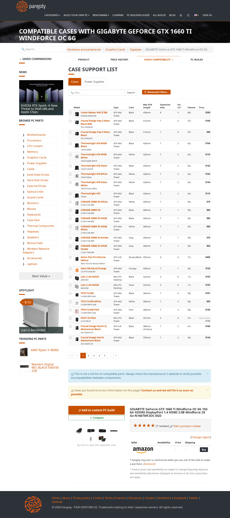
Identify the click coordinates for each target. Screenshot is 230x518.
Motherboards (36, 135)
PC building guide (138, 15)
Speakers (33, 237)
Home (56, 498)
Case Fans (33, 220)
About (66, 498)
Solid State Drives (38, 174)
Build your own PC (76, 15)
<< (72, 355)
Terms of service (115, 498)
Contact (150, 498)
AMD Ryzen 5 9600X (45, 350)
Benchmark (100, 15)
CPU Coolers (35, 146)
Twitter (193, 498)
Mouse (31, 209)
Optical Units (35, 191)
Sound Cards (35, 197)
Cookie (97, 498)
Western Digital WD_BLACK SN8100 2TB (45, 367)
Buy (204, 449)
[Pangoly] (31, 4)
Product (83, 59)
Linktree (57, 502)
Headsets (33, 231)
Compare (118, 15)
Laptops (32, 264)
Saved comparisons (37, 59)
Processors (34, 140)
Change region (200, 437)
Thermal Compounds (40, 226)
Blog (172, 15)
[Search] (188, 15)
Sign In (207, 15)
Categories (51, 15)
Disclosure (149, 463)
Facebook (180, 498)
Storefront (164, 498)
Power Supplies (94, 82)
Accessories (34, 258)
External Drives (36, 186)
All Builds (159, 15)
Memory (32, 152)
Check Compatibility (157, 59)
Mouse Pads (35, 243)
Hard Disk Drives (37, 180)
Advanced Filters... (158, 92)
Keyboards (34, 214)
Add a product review (187, 426)
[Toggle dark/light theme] (181, 15)
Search (131, 92)
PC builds (197, 59)
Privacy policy (81, 498)
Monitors (33, 203)
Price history (119, 59)
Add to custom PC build (98, 410)
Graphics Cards (37, 157)
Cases (74, 82)
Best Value (40, 276)
